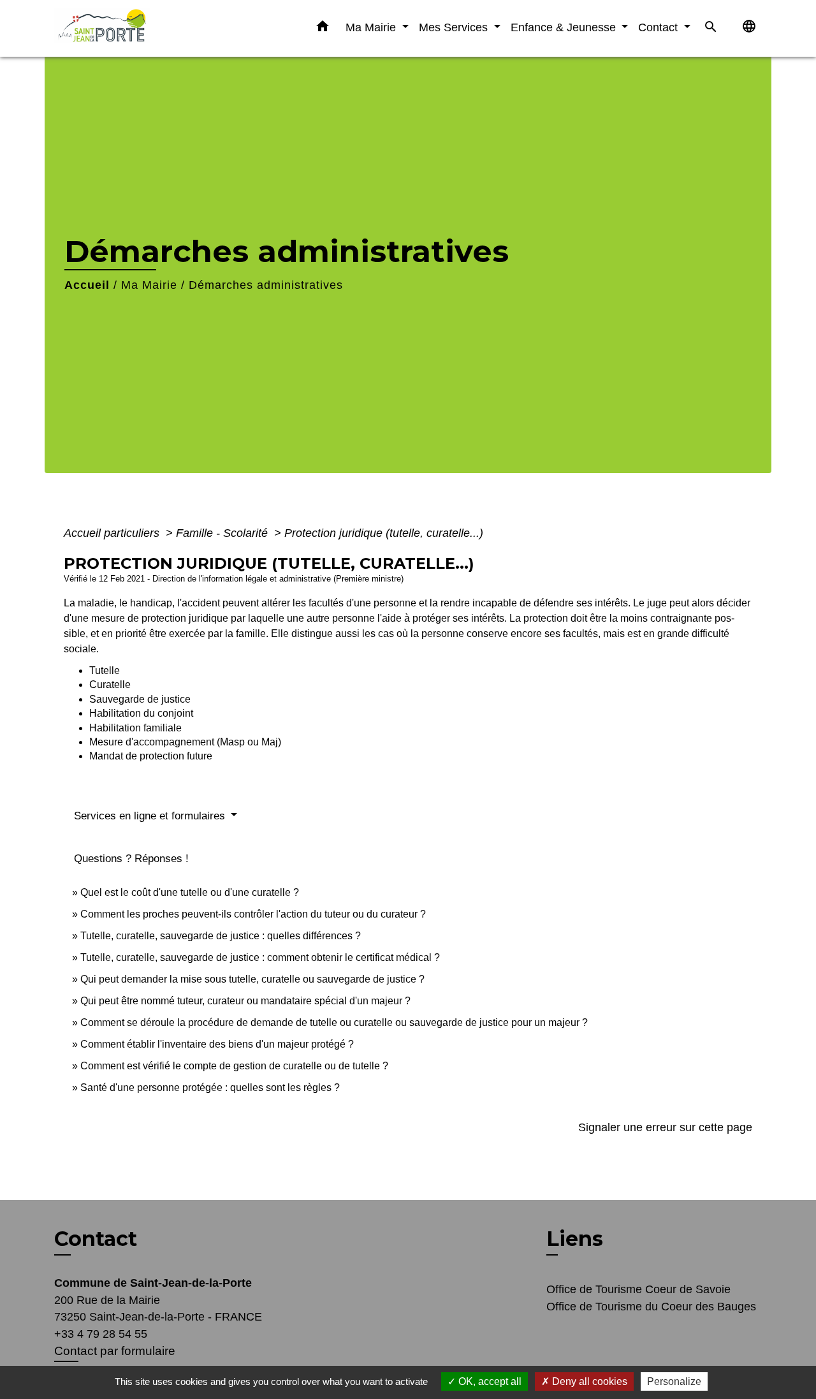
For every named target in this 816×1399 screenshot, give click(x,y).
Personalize (674, 1381)
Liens (574, 1238)
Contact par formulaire (114, 1351)
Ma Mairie (149, 285)
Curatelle (110, 684)
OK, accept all (488, 1381)
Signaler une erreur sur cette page (665, 1127)
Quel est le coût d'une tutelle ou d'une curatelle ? (189, 892)
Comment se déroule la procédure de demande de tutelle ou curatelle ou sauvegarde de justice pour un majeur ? (334, 1022)
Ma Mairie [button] (372, 27)
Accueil (87, 285)
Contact (95, 1239)
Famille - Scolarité (223, 533)
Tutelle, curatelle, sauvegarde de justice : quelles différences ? (220, 935)
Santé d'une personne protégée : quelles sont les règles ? (210, 1087)
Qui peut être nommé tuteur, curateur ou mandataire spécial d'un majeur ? (245, 1000)
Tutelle (104, 670)
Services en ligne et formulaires (151, 816)
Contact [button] (659, 27)
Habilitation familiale (135, 727)
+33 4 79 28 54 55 (100, 1334)
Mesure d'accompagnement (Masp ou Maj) (185, 741)
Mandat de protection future (150, 756)
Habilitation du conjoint (141, 713)
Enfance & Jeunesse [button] (565, 27)
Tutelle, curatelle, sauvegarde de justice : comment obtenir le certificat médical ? (260, 957)
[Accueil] (134, 28)
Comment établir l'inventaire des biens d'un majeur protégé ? (217, 1044)
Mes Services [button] (455, 27)
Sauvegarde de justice (140, 699)
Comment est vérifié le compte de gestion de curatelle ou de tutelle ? (234, 1065)
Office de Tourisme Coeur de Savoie (638, 1289)
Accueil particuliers (113, 533)
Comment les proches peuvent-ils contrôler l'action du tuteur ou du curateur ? (253, 914)
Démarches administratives (266, 285)
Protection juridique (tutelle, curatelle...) (383, 533)
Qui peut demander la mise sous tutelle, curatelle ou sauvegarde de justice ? (252, 979)
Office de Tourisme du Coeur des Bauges (651, 1306)
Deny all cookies (588, 1381)
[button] (322, 28)
